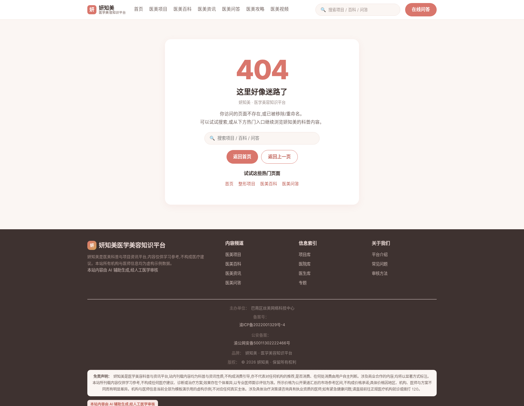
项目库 (305, 254)
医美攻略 (255, 9)
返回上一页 (279, 156)
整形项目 (246, 183)
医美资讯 (207, 9)
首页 (138, 9)
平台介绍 (380, 254)
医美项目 (158, 9)
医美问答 (231, 9)
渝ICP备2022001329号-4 (262, 324)
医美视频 (279, 9)
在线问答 (421, 9)
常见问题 (380, 263)
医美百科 (182, 9)
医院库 (305, 263)
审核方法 (380, 273)
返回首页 (242, 156)
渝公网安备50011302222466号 (262, 343)
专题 (303, 282)
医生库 (305, 273)
